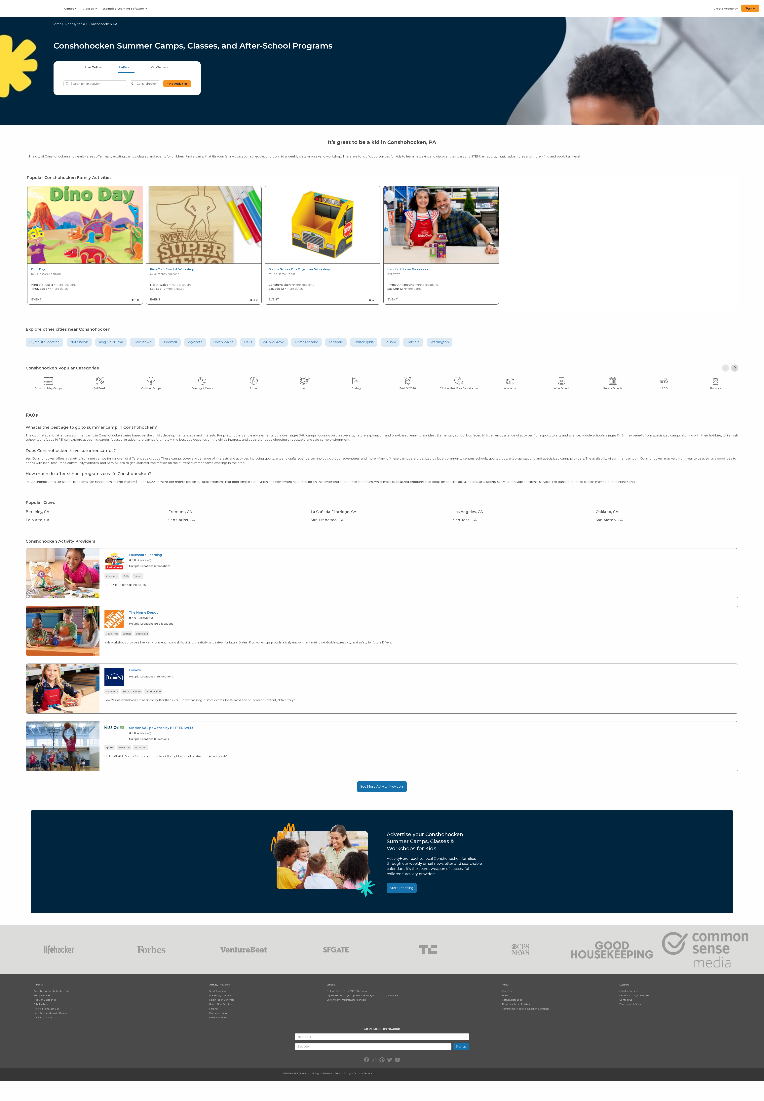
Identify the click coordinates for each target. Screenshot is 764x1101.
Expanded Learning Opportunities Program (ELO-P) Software (362, 995)
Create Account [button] (725, 8)
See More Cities (42, 995)
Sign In (750, 8)
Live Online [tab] (93, 67)
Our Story (508, 990)
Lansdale (336, 342)
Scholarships (41, 1004)
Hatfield (413, 342)
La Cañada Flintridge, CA (333, 512)
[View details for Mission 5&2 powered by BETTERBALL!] (62, 745)
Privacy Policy (342, 1073)
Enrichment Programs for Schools (346, 999)
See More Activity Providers (381, 786)
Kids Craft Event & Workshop (172, 269)
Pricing (213, 1008)
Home (56, 24)
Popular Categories (45, 999)
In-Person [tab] (126, 67)
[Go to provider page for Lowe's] (114, 677)
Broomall (169, 342)
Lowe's (135, 670)
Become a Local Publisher (517, 1004)
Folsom (390, 342)
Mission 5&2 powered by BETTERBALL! (161, 728)
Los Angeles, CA (468, 512)
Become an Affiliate (630, 1004)
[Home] (29, 8)
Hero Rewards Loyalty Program (52, 1013)
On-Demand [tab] (160, 67)
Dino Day (38, 269)
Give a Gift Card (43, 1017)
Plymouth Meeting (44, 342)
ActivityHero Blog (512, 999)
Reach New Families (220, 1004)
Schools (330, 984)
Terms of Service (363, 1073)
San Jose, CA (465, 520)
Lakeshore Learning (145, 555)
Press (505, 995)
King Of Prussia (111, 342)
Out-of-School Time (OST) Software (346, 990)
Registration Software (221, 999)
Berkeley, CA (37, 512)
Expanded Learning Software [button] (123, 8)
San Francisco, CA (327, 520)
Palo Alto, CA (37, 520)
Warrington (439, 342)
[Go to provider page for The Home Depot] (114, 619)
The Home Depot (143, 612)
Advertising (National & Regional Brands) (525, 1008)
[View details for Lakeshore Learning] (62, 572)
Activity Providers (219, 984)
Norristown (79, 342)
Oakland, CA (607, 512)
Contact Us (625, 999)
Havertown (143, 342)
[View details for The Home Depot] (62, 630)
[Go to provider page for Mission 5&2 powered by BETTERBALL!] (114, 727)
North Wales (223, 342)
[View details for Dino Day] (85, 225)
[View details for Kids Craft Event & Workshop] (204, 225)
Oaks (248, 342)
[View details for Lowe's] (62, 688)
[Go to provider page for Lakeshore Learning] (114, 562)
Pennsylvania (75, 24)
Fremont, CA (180, 512)
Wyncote (195, 342)
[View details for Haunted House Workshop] (441, 225)
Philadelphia (364, 342)
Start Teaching (401, 888)
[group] (85, 245)
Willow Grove (273, 342)
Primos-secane (306, 342)
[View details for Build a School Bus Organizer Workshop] (322, 225)
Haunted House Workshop (407, 269)
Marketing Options (220, 995)
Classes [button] (89, 8)
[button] (725, 368)
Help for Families (628, 990)
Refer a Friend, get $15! (46, 1008)
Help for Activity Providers (634, 995)
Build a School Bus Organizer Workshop (299, 269)
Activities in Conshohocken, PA (51, 990)
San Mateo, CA (609, 520)
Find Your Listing (218, 1013)
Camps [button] (69, 8)
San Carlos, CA (181, 520)
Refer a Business (218, 1017)
